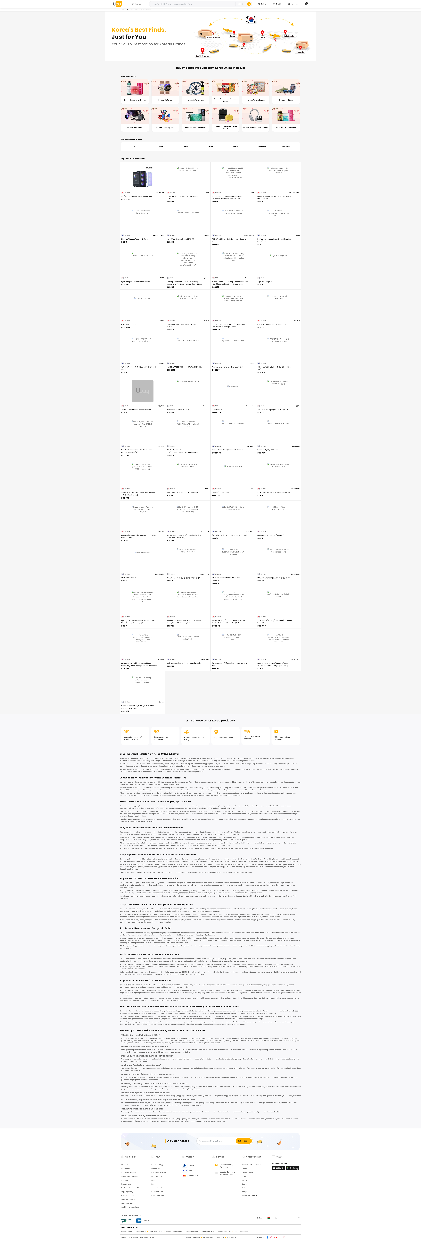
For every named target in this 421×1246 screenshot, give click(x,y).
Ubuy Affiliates (157, 1192)
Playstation (250, 406)
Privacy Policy (208, 1238)
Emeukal (206, 406)
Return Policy (156, 1176)
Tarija (244, 1192)
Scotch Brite (295, 489)
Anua (298, 235)
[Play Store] (292, 1169)
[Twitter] (280, 1238)
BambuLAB (250, 446)
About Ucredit (157, 1188)
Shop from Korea (192, 1232)
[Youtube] (276, 1238)
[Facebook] (267, 1238)
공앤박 (298, 406)
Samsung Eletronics (294, 659)
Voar (252, 193)
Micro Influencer (127, 1195)
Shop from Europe (241, 1232)
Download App (157, 1165)
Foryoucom (160, 193)
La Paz (244, 1169)
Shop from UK (141, 1232)
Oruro (244, 1180)
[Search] (249, 4)
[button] (263, 4)
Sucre (244, 1184)
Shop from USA (126, 1232)
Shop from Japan (156, 1232)
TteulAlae (160, 659)
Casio (135, 146)
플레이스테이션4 (249, 235)
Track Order (126, 1184)
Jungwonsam (249, 278)
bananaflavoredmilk (294, 193)
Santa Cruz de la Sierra (251, 1165)
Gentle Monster (285, 146)
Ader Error (235, 146)
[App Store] (278, 1169)
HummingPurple (203, 278)
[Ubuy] (117, 4)
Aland (260, 146)
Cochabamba (247, 1172)
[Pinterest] (284, 1238)
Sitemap (124, 1180)
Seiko (185, 146)
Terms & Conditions (192, 1238)
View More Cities (249, 1195)
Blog (153, 1180)
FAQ (153, 1184)
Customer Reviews (158, 1172)
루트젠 (252, 363)
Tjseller (161, 363)
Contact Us (125, 1169)
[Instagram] (271, 1238)
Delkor (161, 702)
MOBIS (206, 489)
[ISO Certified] (142, 1220)
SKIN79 (206, 235)
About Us (124, 1165)
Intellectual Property (129, 1176)
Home (123, 10)
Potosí (244, 1188)
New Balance (210, 146)
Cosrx (207, 193)
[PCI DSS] (126, 1221)
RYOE (162, 278)
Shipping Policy (127, 1192)
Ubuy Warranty (127, 1203)
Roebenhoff (205, 659)
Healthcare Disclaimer (130, 1207)
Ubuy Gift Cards (157, 1195)
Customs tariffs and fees (131, 1188)
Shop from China (208, 1232)
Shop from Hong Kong (174, 1232)
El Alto (244, 1176)
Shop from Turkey (224, 1232)
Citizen (160, 146)
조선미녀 (161, 446)
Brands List (155, 1169)
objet (162, 320)
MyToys (297, 320)
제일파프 (161, 406)
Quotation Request (128, 1172)
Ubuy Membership (128, 1199)
